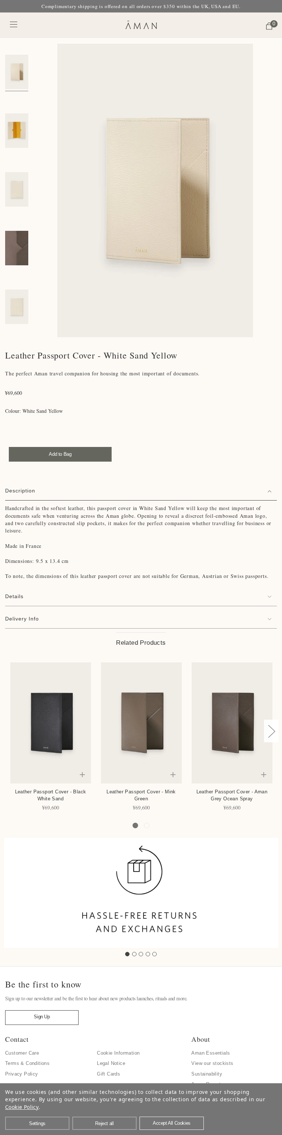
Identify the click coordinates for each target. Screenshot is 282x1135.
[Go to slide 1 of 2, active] (135, 825)
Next (271, 731)
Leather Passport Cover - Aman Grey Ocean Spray (232, 795)
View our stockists (212, 1063)
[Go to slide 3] (141, 954)
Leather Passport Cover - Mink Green (141, 795)
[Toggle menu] (14, 24)
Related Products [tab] (141, 642)
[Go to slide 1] (127, 954)
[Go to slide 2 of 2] (146, 825)
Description (20, 491)
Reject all (104, 1123)
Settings (37, 1123)
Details (14, 596)
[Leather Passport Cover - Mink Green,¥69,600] (141, 722)
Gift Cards (108, 1074)
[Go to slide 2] (134, 954)
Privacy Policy (21, 1074)
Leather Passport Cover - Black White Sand (50, 795)
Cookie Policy (22, 1106)
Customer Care (22, 1053)
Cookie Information (118, 1053)
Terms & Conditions (27, 1063)
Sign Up (42, 1016)
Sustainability (206, 1074)
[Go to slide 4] (148, 954)
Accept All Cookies (172, 1123)
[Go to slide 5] (154, 954)
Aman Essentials (210, 1053)
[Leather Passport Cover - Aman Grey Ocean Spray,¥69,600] (232, 722)
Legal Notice (111, 1063)
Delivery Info (22, 619)
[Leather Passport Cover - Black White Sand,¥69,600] (50, 722)
